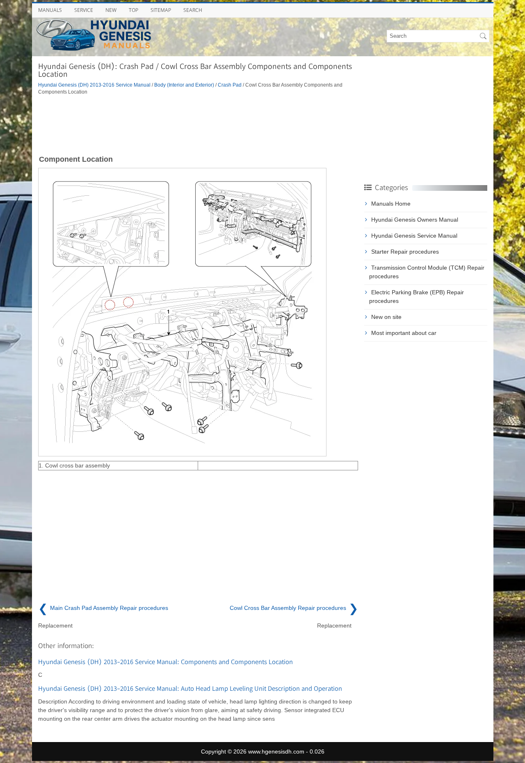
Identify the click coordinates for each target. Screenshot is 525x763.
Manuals (50, 10)
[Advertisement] (198, 124)
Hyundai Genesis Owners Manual (414, 219)
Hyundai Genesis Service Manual (414, 235)
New (110, 10)
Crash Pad (230, 84)
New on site (386, 317)
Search (192, 10)
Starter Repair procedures (405, 251)
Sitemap (161, 10)
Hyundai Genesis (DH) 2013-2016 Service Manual (94, 84)
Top (133, 10)
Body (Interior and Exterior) (184, 84)
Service (83, 10)
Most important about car (403, 333)
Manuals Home (391, 203)
